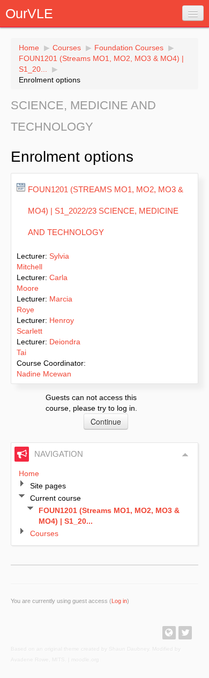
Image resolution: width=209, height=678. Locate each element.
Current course (55, 498)
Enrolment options (49, 80)
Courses (67, 47)
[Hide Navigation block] (185, 454)
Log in (119, 601)
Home (29, 47)
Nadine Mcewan (44, 374)
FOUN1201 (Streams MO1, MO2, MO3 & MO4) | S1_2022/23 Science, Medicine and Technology (105, 211)
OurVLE (29, 13)
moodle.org (85, 659)
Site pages (48, 485)
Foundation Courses (128, 47)
